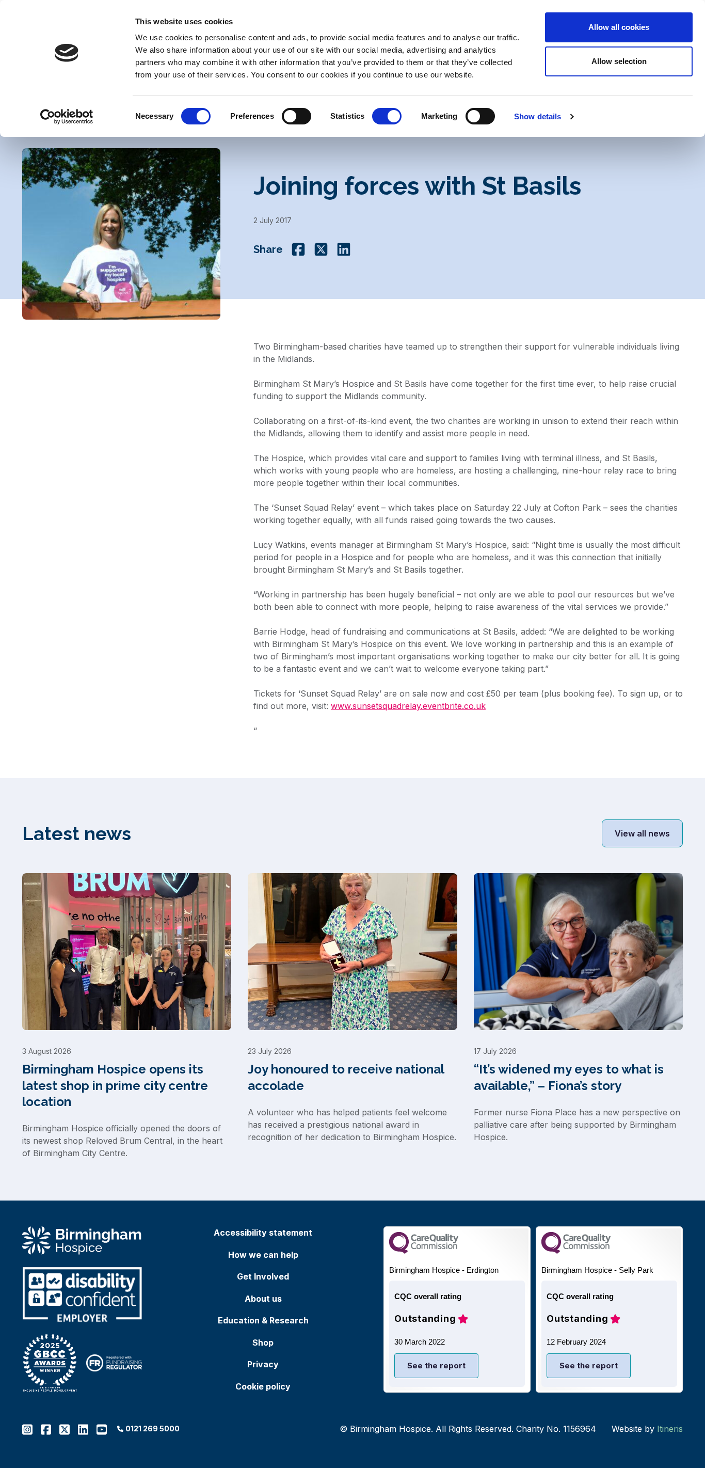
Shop (263, 1342)
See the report (436, 1365)
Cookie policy (263, 1386)
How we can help (263, 1255)
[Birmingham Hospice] (82, 1240)
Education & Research (263, 1320)
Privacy (263, 1364)
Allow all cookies (618, 27)
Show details (537, 116)
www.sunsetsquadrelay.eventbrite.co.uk (408, 706)
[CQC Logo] (423, 1251)
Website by (647, 1429)
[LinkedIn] (344, 249)
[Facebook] (298, 249)
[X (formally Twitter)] (321, 249)
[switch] (296, 116)
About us (263, 1298)
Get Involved (263, 1276)
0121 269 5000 (152, 1428)
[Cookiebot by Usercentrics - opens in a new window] (67, 116)
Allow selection (619, 61)
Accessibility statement (263, 1232)
